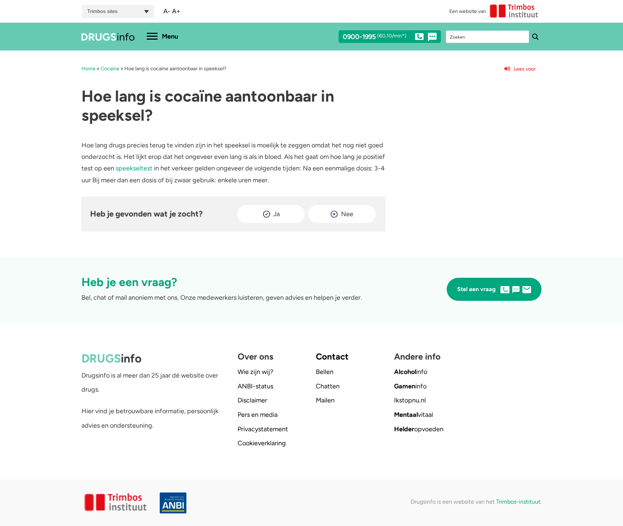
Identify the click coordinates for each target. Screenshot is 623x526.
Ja (276, 214)
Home (88, 69)
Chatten (328, 386)
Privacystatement (263, 429)
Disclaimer (252, 400)
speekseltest (134, 168)
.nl (410, 400)
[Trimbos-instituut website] (116, 502)
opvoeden (418, 429)
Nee (347, 214)
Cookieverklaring (262, 443)
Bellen (324, 372)
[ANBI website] (174, 503)
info (410, 372)
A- (167, 11)
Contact (332, 356)
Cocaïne (110, 69)
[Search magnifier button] (535, 37)
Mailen (325, 400)
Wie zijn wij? (255, 372)
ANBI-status (255, 386)
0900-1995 (374, 37)
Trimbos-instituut (518, 501)
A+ (176, 11)
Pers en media (258, 415)
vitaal (413, 415)
